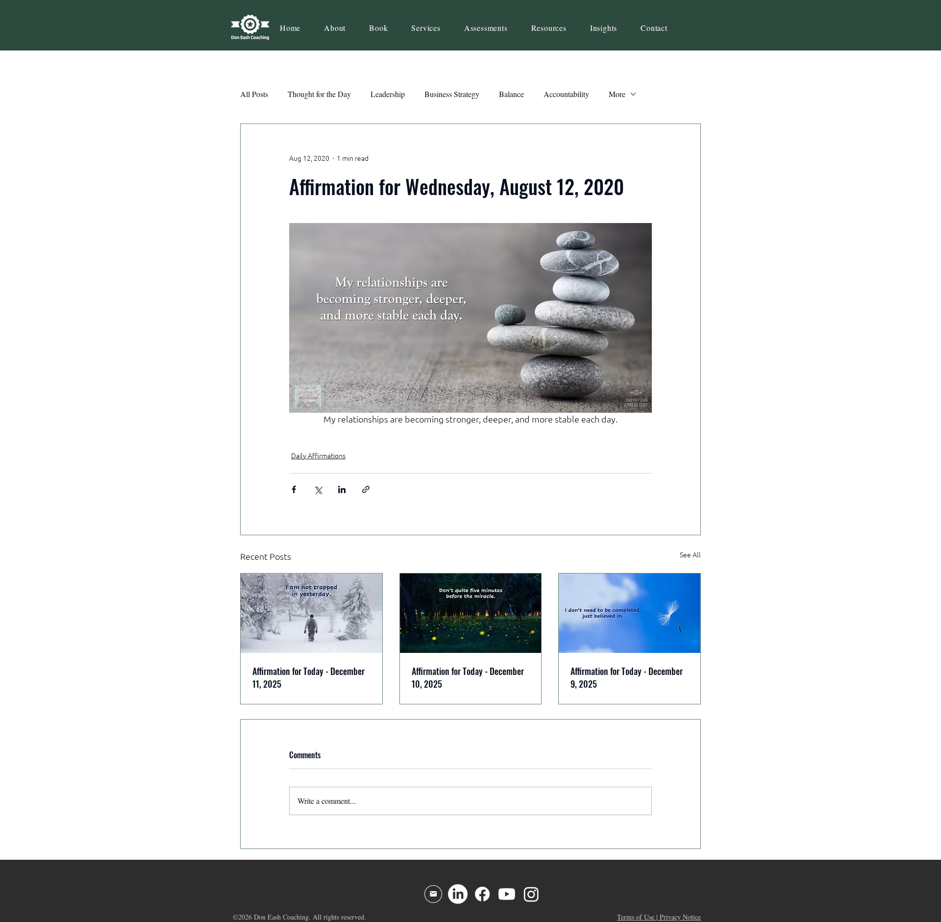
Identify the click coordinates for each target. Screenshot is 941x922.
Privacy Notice (680, 917)
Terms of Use (635, 917)
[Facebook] (482, 894)
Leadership (388, 94)
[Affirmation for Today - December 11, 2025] (311, 613)
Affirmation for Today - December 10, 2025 (468, 677)
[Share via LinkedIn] (342, 489)
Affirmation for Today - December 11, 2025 (308, 677)
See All (690, 555)
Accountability (566, 94)
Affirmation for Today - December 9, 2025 (626, 677)
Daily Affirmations (318, 456)
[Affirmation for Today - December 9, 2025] (629, 613)
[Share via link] (366, 489)
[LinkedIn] (458, 894)
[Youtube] (507, 894)
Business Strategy (451, 94)
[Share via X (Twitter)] (317, 489)
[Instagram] (531, 894)
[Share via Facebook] (293, 489)
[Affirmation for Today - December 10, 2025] (471, 613)
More (617, 94)
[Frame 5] (433, 894)
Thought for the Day (319, 94)
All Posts (254, 94)
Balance (511, 94)
